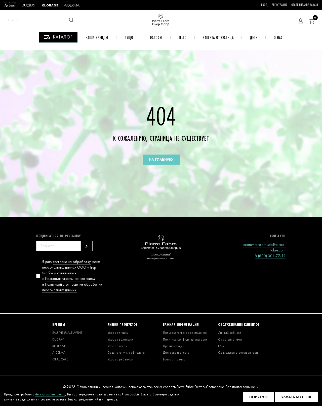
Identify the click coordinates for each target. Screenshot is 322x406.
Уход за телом (118, 346)
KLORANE (59, 346)
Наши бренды (97, 37)
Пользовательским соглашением (70, 278)
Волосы (156, 37)
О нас (278, 37)
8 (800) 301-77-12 (270, 256)
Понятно (258, 396)
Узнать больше (296, 396)
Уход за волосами (120, 339)
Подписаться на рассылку (58, 235)
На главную (161, 159)
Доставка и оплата (176, 352)
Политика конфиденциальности (185, 339)
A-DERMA (58, 352)
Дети (254, 37)
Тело (183, 37)
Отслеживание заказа (304, 4)
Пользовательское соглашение (185, 332)
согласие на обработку (72, 261)
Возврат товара (174, 359)
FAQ (221, 346)
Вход (264, 4)
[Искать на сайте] (73, 20)
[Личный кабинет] (301, 20)
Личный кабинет (229, 332)
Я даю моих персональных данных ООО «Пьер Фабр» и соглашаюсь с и (72, 276)
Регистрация (279, 4)
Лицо (129, 37)
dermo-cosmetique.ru (50, 394)
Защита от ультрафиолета (126, 352)
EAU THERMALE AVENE (67, 332)
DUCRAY (58, 339)
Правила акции (173, 346)
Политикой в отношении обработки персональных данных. (72, 287)
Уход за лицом (118, 332)
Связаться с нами (230, 339)
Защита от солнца (218, 37)
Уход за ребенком (120, 359)
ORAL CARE (60, 359)
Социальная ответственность (238, 352)
